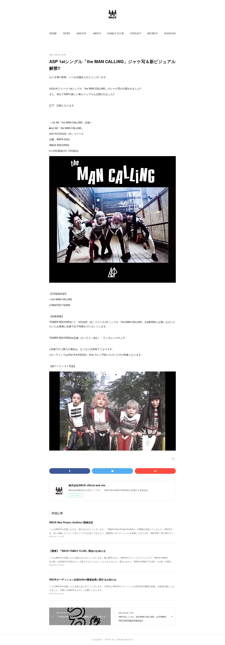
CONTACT (135, 33)
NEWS (66, 33)
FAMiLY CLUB (115, 33)
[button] (53, 33)
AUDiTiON (170, 33)
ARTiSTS (81, 33)
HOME (53, 33)
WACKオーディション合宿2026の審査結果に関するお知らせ (82, 579)
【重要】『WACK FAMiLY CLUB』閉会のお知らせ (77, 551)
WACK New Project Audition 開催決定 (71, 522)
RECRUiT (152, 33)
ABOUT (97, 33)
